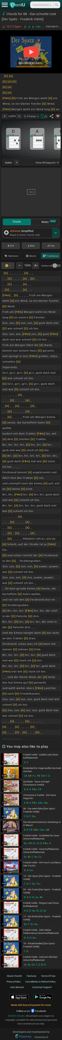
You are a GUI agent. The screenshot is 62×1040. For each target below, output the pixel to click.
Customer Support (42, 987)
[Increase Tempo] (19, 116)
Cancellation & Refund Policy (40, 981)
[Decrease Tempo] (5, 116)
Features (31, 975)
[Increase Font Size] (35, 265)
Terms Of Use (48, 975)
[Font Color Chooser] (7, 265)
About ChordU (14, 975)
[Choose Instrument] (16, 162)
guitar (8, 162)
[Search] (56, 4)
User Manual (17, 987)
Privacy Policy (13, 981)
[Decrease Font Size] (19, 265)
